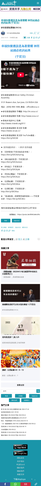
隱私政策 (20, 458)
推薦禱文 (26, 400)
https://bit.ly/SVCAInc (16, 198)
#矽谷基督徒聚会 (8, 208)
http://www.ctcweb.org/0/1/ (13, 123)
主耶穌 (20, 396)
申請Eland (20, 464)
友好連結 (20, 461)
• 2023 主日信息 (25, 147)
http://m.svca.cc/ (30, 111)
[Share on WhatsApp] (34, 38)
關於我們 (20, 468)
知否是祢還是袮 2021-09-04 (9, 412)
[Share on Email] (37, 38)
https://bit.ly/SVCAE (9, 138)
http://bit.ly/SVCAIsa (10, 191)
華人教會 (4, 227)
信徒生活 (16, 221)
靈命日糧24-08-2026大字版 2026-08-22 (13, 415)
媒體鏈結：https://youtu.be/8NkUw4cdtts (24, 214)
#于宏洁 (33, 208)
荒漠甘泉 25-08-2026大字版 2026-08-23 (13, 432)
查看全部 (20, 385)
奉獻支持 (20, 474)
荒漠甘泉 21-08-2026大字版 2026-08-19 (13, 426)
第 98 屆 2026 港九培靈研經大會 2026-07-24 (15, 409)
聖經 (5, 221)
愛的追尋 (14, 400)
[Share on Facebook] (32, 38)
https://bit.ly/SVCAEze (10, 184)
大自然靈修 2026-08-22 (8, 429)
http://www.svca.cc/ (30, 116)
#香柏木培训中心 (22, 208)
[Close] (32, 479)
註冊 (27, 239)
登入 (20, 239)
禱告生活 (25, 227)
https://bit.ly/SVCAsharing (12, 154)
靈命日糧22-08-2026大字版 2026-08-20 (13, 435)
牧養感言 (11, 227)
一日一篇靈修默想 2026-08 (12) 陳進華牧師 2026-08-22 (18, 424)
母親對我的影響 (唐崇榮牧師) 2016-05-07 (14, 418)
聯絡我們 (20, 471)
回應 (28, 38)
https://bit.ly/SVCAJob (10, 169)
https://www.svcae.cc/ (10, 130)
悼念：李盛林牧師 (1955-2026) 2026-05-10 (14, 421)
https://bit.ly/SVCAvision (11, 162)
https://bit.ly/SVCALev (10, 176)
